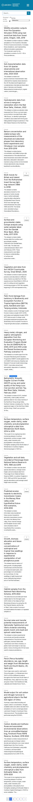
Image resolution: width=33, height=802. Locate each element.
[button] (10, 21)
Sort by (13, 18)
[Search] (28, 13)
